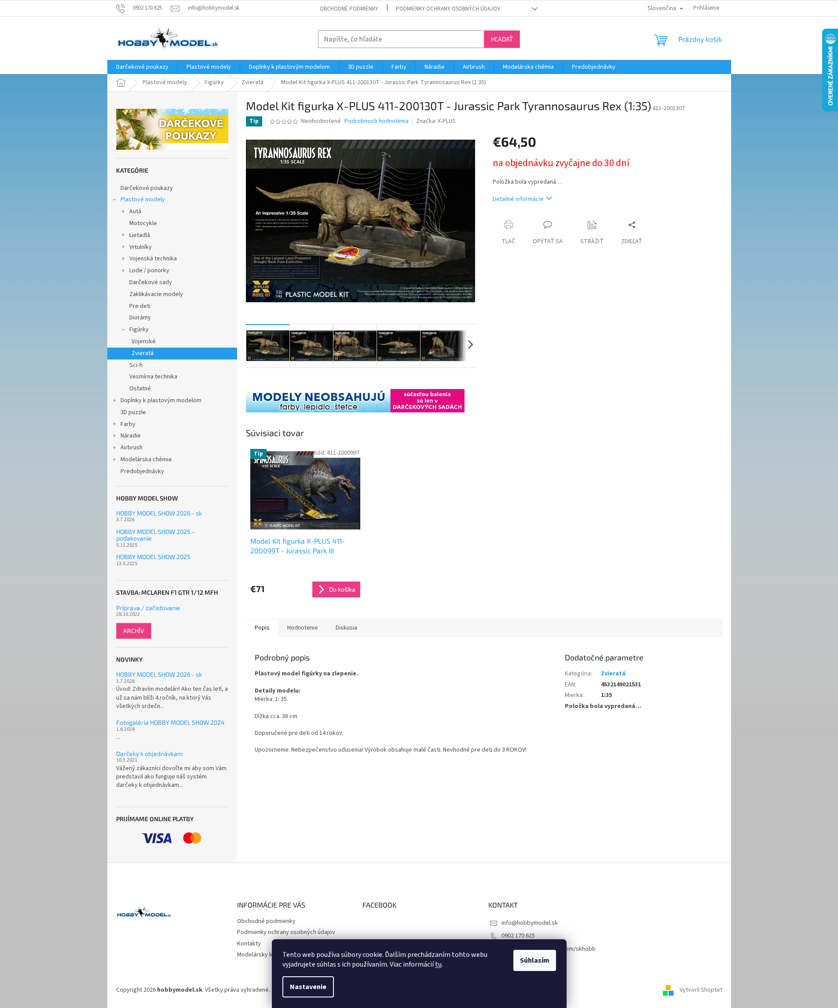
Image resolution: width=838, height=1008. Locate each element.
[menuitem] (142, 67)
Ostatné (140, 388)
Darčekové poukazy (147, 188)
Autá (135, 211)
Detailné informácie (518, 199)
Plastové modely (143, 199)
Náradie (131, 435)
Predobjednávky (142, 471)
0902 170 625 (518, 935)
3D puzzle (133, 412)
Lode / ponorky (149, 270)
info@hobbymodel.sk (529, 923)
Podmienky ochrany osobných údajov (448, 9)
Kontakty (249, 943)
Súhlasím (534, 960)
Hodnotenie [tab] (302, 627)
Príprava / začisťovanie (148, 607)
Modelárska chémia (146, 459)
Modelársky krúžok (262, 954)
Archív (133, 630)
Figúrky (139, 329)
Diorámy (140, 317)
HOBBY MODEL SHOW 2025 (153, 556)
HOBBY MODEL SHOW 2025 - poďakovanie (155, 535)
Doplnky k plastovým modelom (161, 400)
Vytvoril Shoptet (701, 990)
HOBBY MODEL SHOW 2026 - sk (159, 513)
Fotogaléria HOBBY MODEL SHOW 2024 (170, 722)
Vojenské (144, 341)
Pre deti (139, 306)
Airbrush (132, 447)
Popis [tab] (262, 627)
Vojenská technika (153, 258)
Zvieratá (143, 353)
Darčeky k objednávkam (149, 753)
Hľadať (502, 39)
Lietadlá (139, 235)
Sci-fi (136, 365)
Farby (128, 424)
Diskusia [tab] (346, 627)
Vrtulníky (140, 247)
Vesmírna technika (153, 376)
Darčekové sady (150, 282)
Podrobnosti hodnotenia (376, 121)
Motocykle (143, 223)
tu (438, 964)
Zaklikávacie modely (156, 294)
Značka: (436, 121)
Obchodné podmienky (349, 9)
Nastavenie (308, 987)
